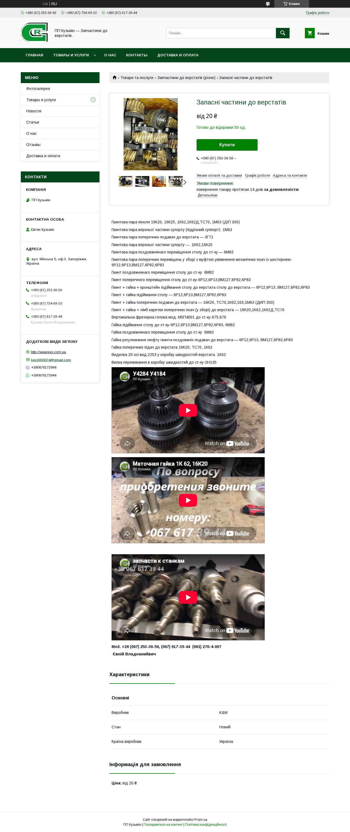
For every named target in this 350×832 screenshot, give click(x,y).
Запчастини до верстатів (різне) (186, 77)
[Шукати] (283, 33)
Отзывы (33, 144)
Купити (227, 144)
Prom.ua (200, 820)
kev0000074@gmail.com (51, 360)
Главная (34, 55)
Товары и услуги (71, 55)
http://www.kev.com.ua (48, 352)
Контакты (136, 55)
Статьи (32, 122)
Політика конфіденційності (206, 825)
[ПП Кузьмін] (34, 41)
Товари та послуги (136, 77)
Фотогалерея (38, 88)
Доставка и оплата (178, 55)
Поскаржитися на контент (163, 825)
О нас (110, 55)
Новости (33, 111)
